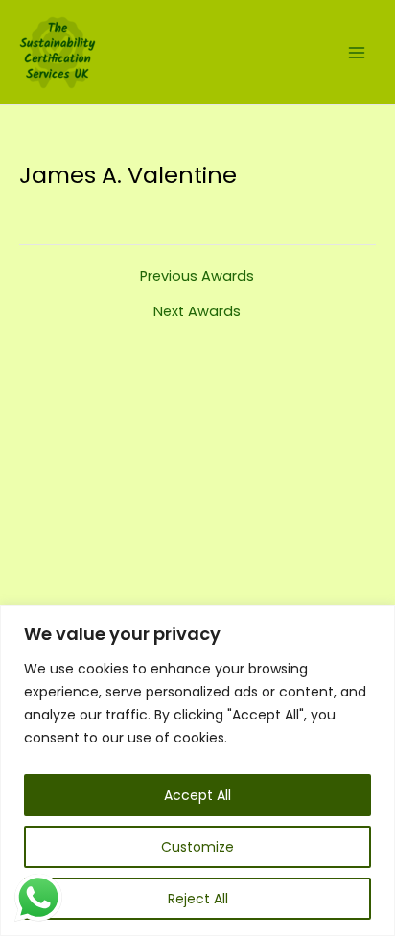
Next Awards (197, 312)
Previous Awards (197, 276)
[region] (197, 770)
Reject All (198, 898)
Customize (197, 846)
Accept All (197, 795)
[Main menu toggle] (356, 52)
